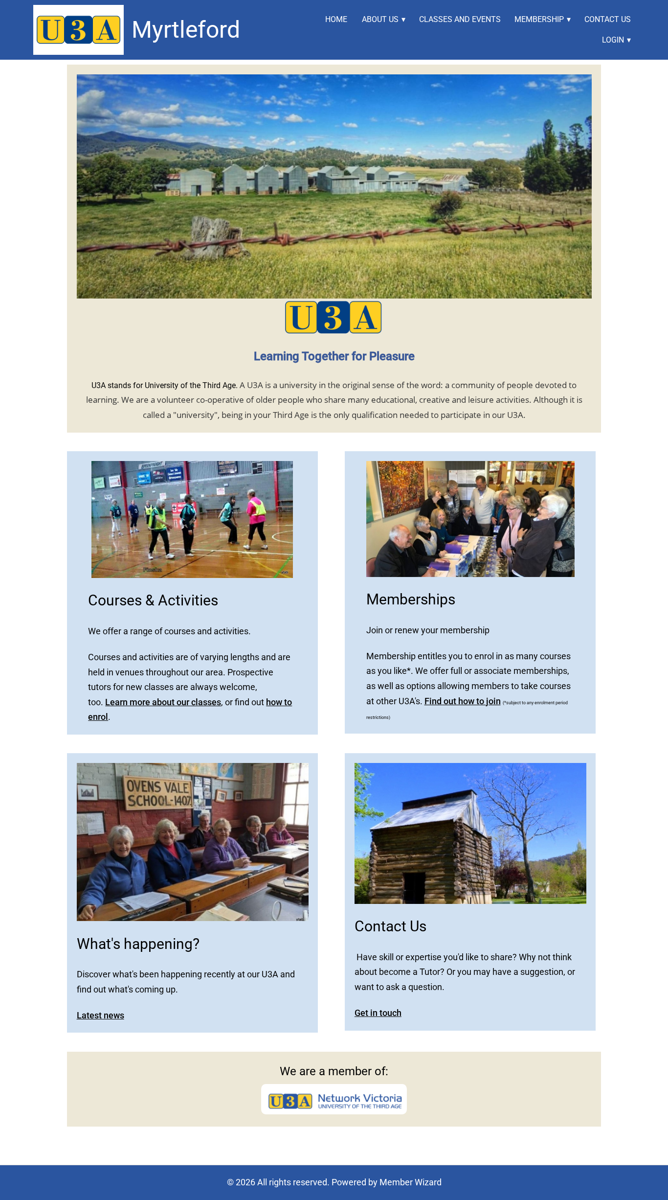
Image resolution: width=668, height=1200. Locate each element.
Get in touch (378, 1013)
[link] (78, 30)
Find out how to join (462, 701)
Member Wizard (410, 1182)
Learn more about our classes (163, 702)
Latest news (100, 1015)
